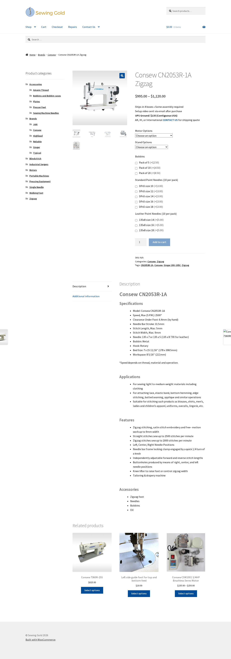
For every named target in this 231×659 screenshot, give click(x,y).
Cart (43, 27)
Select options (92, 590)
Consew (52, 54)
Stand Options (143, 142)
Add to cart (159, 242)
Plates (36, 101)
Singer (36, 147)
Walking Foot (36, 192)
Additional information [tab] (86, 296)
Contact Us (88, 27)
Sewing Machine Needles (46, 113)
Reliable (37, 141)
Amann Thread (41, 90)
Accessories (35, 84)
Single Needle (36, 187)
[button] (122, 75)
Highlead (38, 135)
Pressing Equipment (40, 181)
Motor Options (143, 130)
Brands (41, 54)
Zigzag (160, 261)
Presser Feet (39, 107)
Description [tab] (79, 286)
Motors (33, 170)
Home (33, 54)
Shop (28, 27)
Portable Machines (39, 175)
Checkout (57, 27)
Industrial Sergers (38, 164)
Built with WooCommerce (40, 639)
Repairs (72, 27)
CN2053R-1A (147, 265)
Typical (37, 152)
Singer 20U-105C (172, 265)
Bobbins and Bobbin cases (47, 95)
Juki (35, 124)
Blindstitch (35, 158)
